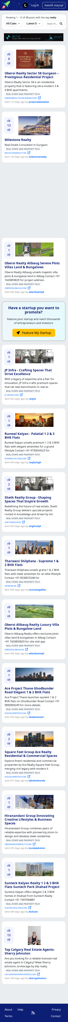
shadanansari (36, 717)
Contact (56, 1016)
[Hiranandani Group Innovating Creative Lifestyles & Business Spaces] (33, 801)
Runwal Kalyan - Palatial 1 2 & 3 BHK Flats (29, 435)
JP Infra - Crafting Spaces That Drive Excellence (28, 372)
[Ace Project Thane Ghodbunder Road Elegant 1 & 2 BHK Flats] (33, 674)
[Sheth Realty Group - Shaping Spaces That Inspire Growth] (33, 483)
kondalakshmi (37, 848)
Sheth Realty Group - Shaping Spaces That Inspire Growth (28, 499)
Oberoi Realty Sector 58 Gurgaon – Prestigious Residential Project (32, 75)
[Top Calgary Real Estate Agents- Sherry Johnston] (34, 935)
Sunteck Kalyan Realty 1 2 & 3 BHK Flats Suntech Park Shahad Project (32, 885)
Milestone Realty (18, 139)
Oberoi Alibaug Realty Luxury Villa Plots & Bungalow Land (32, 626)
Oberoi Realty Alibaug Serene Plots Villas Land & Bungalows (32, 265)
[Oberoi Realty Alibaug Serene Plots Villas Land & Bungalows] (33, 249)
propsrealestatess (39, 101)
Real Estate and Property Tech (23, 94)
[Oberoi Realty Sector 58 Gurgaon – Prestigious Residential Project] (34, 58)
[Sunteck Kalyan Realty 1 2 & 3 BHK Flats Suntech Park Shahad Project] (33, 869)
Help (20, 1009)
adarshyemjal (36, 291)
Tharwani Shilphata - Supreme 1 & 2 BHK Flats (32, 563)
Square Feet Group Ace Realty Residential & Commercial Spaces (31, 754)
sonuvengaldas (37, 589)
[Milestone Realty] (33, 125)
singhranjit (35, 526)
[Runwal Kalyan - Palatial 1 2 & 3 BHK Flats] (33, 419)
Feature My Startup (36, 333)
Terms (8, 1016)
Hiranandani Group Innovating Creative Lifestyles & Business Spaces (29, 819)
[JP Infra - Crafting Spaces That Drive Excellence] (33, 356)
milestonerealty (38, 156)
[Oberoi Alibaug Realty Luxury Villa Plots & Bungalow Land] (33, 610)
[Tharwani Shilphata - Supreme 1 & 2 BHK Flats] (33, 546)
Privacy (56, 1009)
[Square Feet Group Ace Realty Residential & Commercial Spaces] (33, 738)
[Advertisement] (34, 200)
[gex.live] (33, 37)
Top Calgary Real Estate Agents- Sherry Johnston (30, 951)
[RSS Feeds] (33, 1012)
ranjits (32, 398)
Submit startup (53, 5)
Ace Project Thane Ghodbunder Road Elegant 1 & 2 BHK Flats (29, 690)
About (8, 1009)
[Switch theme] (25, 5)
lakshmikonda (37, 780)
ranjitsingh (35, 462)
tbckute (33, 911)
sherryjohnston (37, 978)
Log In (35, 5)
